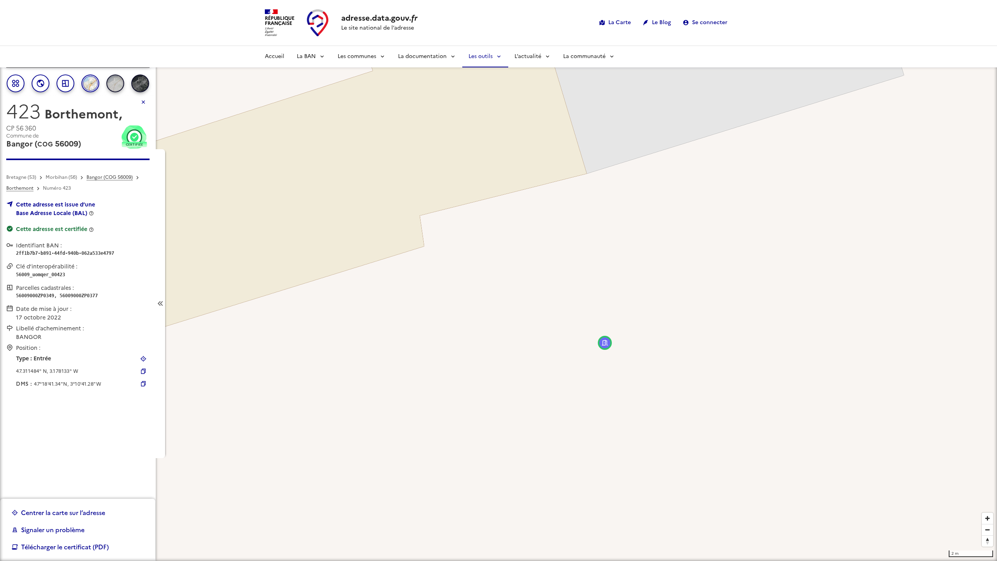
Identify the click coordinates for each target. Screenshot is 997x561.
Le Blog (661, 22)
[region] (498, 303)
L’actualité (527, 56)
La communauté (584, 56)
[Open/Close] (160, 303)
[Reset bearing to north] (987, 541)
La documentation (422, 56)
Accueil (274, 56)
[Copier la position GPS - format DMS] (143, 384)
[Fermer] (143, 102)
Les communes (357, 56)
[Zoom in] (987, 518)
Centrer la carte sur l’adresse (63, 512)
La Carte (619, 22)
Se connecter (709, 22)
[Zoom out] (987, 529)
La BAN (306, 56)
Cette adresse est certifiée (51, 229)
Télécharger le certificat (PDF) (65, 547)
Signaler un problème (53, 530)
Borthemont (19, 188)
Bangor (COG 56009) (109, 177)
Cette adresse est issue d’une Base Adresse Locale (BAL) (55, 208)
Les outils (481, 56)
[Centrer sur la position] (143, 359)
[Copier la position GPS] (143, 371)
